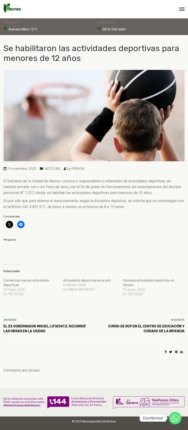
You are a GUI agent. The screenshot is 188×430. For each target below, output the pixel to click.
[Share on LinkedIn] (181, 352)
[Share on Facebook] (166, 352)
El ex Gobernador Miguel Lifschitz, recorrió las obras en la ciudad (44, 328)
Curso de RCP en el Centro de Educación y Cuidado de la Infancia (146, 328)
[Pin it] (176, 352)
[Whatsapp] (175, 418)
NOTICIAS (52, 169)
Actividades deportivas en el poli (86, 280)
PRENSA (78, 169)
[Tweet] (170, 352)
